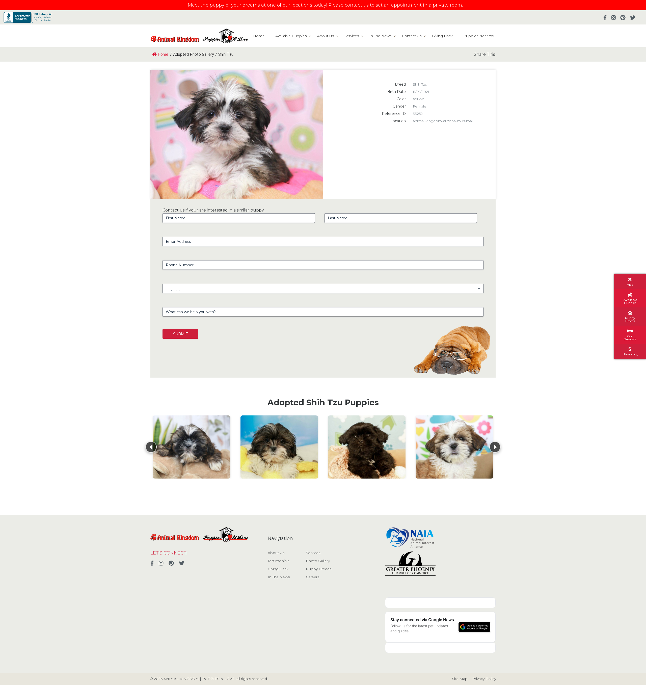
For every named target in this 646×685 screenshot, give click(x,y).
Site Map (460, 678)
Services (351, 36)
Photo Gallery (318, 561)
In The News (380, 36)
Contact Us (411, 36)
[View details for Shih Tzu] (191, 447)
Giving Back (442, 36)
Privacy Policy (484, 678)
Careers (312, 577)
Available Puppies (291, 36)
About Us (325, 36)
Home (259, 36)
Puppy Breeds (318, 569)
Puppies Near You (479, 36)
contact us (357, 5)
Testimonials (278, 561)
